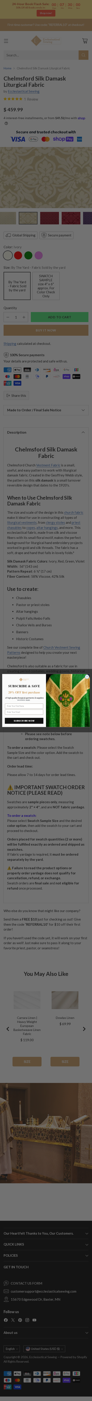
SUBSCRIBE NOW (24, 720)
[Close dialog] (87, 677)
